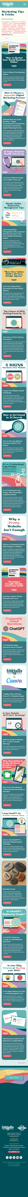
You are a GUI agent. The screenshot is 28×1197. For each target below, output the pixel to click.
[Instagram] (10, 1157)
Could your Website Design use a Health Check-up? (13, 179)
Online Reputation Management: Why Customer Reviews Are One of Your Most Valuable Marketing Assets (14, 234)
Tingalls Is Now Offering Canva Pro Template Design (13, 695)
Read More (7, 84)
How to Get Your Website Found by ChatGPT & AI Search (12, 443)
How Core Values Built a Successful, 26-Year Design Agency (13, 288)
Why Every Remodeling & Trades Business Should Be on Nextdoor (14, 789)
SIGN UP (14, 1151)
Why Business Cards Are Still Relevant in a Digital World (13, 1040)
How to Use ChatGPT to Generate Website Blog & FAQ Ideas (12, 842)
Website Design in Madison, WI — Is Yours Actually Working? (13, 742)
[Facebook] (7, 1157)
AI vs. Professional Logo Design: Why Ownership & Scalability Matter (12, 492)
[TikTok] (21, 1157)
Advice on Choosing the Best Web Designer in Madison (14, 545)
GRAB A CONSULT (14, 1077)
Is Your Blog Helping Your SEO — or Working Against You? (14, 992)
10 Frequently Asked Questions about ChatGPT (13, 646)
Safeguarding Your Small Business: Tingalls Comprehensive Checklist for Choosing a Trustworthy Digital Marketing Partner (14, 123)
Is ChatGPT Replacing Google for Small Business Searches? (12, 939)
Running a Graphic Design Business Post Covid (12, 597)
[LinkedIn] (14, 1157)
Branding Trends (9, 889)
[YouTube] (17, 1157)
